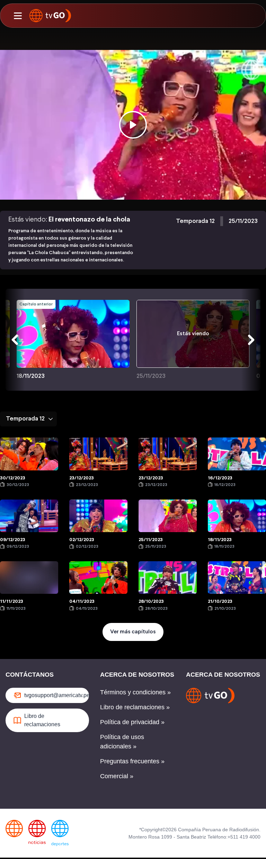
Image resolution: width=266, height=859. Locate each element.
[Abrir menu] (17, 15)
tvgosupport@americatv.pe (56, 695)
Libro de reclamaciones (42, 720)
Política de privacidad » (132, 722)
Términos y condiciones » (135, 692)
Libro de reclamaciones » (135, 707)
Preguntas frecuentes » (132, 761)
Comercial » (116, 776)
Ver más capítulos (133, 631)
